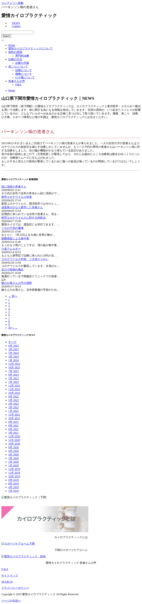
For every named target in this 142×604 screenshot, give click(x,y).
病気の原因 (15, 52)
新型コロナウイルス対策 (16, 196)
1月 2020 (13, 465)
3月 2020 (13, 458)
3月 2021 (13, 432)
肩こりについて (18, 66)
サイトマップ (9, 575)
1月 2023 (13, 382)
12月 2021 (14, 414)
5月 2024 (13, 353)
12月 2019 (14, 469)
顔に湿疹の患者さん (13, 186)
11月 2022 (14, 389)
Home (11, 45)
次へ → (12, 327)
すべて (12, 342)
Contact (16, 26)
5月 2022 (13, 400)
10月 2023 (14, 367)
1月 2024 (13, 360)
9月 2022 (13, 396)
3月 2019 (13, 490)
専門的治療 (22, 55)
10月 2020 (14, 443)
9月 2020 (13, 447)
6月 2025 (13, 345)
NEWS (16, 23)
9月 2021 (13, 421)
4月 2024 (13, 356)
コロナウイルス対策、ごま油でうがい (24, 259)
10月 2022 (14, 392)
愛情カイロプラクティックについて (30, 48)
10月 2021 (14, 418)
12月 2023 (14, 363)
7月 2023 (13, 371)
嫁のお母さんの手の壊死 (16, 283)
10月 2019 (14, 476)
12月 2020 (14, 436)
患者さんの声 (16, 81)
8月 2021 (13, 425)
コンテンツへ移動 (12, 3)
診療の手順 (22, 63)
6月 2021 (13, 429)
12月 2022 (14, 385)
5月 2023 (13, 378)
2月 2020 (13, 461)
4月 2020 (13, 454)
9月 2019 (13, 480)
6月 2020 (13, 451)
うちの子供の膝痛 (12, 228)
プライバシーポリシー (15, 587)
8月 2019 (13, 483)
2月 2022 (13, 407)
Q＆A (4, 569)
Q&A (18, 84)
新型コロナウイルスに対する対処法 (23, 217)
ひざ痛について (25, 77)
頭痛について (23, 70)
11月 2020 (14, 440)
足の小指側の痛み (12, 269)
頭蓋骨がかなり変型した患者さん (22, 207)
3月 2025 (13, 349)
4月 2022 (13, 403)
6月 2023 (13, 374)
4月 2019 (13, 487)
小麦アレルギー (11, 248)
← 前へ (12, 296)
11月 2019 (14, 472)
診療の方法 (15, 59)
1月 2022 (13, 411)
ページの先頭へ (11, 600)
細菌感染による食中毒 (15, 238)
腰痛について (23, 73)
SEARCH (7, 581)
